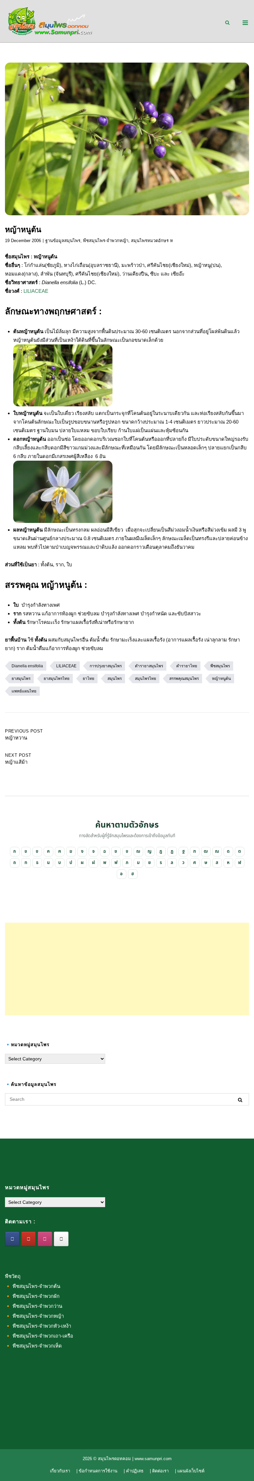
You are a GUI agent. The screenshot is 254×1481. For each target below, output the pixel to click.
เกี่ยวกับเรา (60, 1470)
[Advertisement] (127, 969)
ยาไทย (88, 678)
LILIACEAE (35, 291)
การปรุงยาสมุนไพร (106, 666)
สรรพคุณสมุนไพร (184, 678)
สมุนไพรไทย (145, 678)
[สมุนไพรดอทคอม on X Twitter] (61, 1239)
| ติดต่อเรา (159, 1470)
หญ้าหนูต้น (221, 678)
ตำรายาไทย (186, 666)
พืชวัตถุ (13, 1276)
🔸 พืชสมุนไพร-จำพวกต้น (32, 1286)
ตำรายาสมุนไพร (149, 666)
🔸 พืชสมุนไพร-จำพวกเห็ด (33, 1346)
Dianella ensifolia (27, 666)
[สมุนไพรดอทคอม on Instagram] (45, 1239)
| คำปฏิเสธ (134, 1470)
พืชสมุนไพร (220, 666)
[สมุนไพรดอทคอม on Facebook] (12, 1239)
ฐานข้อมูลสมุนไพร (62, 240)
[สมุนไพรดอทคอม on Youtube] (28, 1239)
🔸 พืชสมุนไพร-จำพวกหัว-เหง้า (38, 1326)
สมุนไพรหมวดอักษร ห (152, 240)
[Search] (240, 1099)
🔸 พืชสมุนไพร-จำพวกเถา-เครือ (39, 1336)
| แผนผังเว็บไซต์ (189, 1470)
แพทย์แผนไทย (24, 691)
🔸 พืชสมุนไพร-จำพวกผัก (32, 1296)
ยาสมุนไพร (21, 678)
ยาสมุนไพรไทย (56, 678)
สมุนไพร (114, 678)
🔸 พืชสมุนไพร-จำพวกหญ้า (34, 1316)
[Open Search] (227, 23)
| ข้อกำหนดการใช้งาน (96, 1470)
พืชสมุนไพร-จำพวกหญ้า (105, 240)
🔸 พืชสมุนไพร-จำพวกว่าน (33, 1306)
